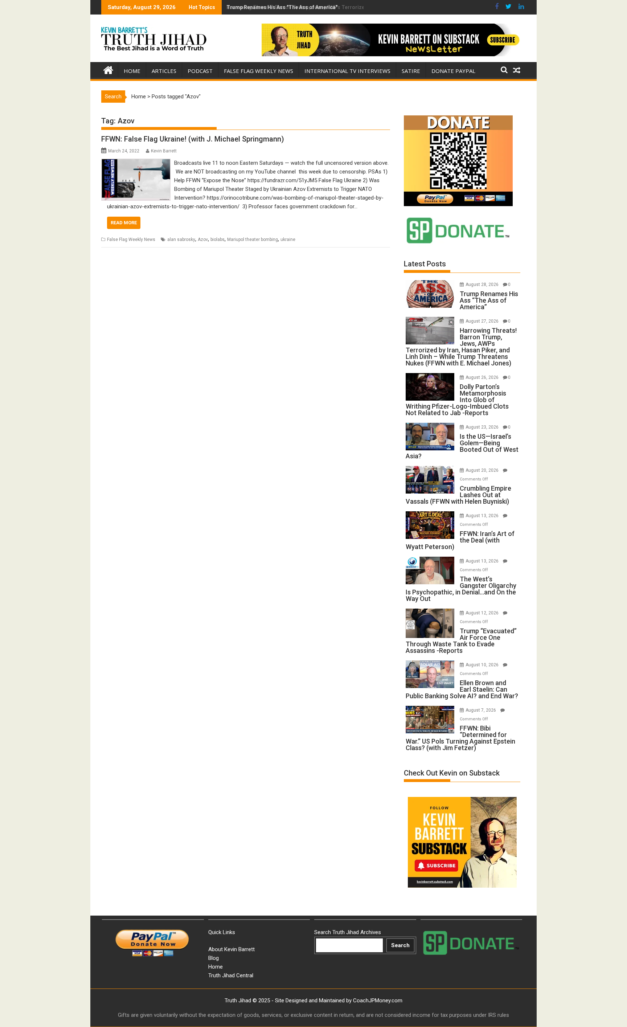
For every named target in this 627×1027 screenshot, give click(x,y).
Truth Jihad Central (230, 975)
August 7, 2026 (481, 710)
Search (400, 945)
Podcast (200, 70)
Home (132, 70)
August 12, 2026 (483, 612)
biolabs (217, 239)
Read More (124, 222)
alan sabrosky (181, 239)
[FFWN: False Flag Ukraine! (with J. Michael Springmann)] (136, 163)
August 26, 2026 (483, 377)
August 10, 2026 (483, 664)
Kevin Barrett (164, 151)
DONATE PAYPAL (453, 70)
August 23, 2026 (483, 427)
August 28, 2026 (483, 284)
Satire (411, 70)
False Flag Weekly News (258, 70)
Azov (203, 239)
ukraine (287, 239)
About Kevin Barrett (231, 949)
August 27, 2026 (483, 321)
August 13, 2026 (483, 515)
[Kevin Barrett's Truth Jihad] (108, 69)
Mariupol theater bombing (252, 239)
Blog (213, 958)
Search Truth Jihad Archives (347, 932)
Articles (164, 70)
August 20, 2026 (483, 470)
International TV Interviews (347, 70)
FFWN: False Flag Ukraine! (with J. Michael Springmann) (192, 139)
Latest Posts (425, 263)
